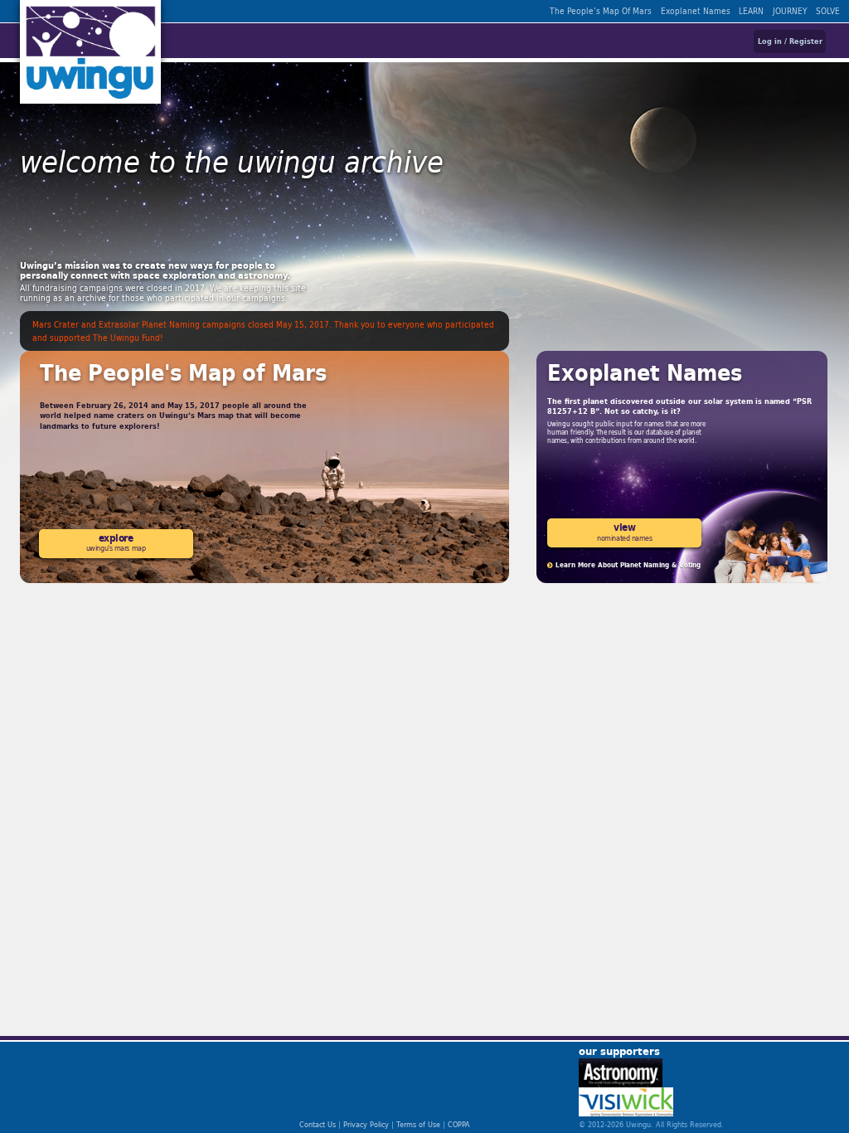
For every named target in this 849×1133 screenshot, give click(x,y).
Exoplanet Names (695, 10)
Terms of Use (418, 1124)
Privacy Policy (366, 1124)
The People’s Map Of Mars (601, 10)
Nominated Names (624, 530)
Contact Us (317, 1124)
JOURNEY (790, 10)
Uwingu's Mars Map (115, 541)
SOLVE (828, 10)
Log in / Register (790, 41)
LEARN (751, 10)
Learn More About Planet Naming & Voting (627, 565)
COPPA (459, 1124)
